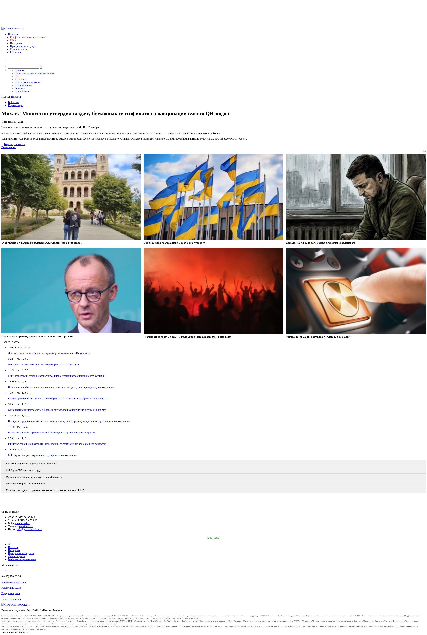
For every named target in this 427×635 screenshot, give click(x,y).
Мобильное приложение (22, 559)
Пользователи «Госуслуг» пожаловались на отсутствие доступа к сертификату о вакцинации (61, 387)
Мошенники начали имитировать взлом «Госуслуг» (34, 477)
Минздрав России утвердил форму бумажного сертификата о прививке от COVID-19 (56, 375)
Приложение (22, 91)
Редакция (15, 52)
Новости (13, 34)
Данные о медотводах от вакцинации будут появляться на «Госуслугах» (49, 353)
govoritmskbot (22, 523)
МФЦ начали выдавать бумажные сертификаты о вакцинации (43, 364)
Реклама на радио (11, 587)
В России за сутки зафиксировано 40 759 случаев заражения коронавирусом (51, 432)
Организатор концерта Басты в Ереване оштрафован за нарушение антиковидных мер (57, 409)
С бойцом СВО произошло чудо (23, 470)
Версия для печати (14, 144)
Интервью (16, 43)
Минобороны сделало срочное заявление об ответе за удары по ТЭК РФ (46, 490)
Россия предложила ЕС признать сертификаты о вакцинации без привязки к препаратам (58, 398)
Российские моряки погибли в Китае (25, 483)
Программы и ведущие (23, 46)
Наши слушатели (11, 599)
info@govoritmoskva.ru (29, 529)
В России (13, 102)
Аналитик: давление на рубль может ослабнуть (32, 463)
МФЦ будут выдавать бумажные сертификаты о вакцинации (42, 455)
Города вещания (10, 593)
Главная (5, 96)
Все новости (8, 147)
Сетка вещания (18, 49)
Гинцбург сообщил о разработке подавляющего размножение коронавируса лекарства (57, 443)
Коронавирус (15, 105)
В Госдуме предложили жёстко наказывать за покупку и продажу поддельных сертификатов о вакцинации (69, 421)
